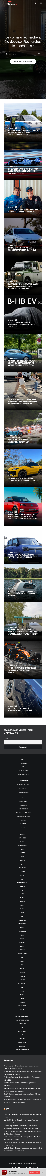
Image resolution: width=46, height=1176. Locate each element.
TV (7, 1109)
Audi (22, 849)
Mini (22, 957)
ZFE (22, 1027)
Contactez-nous (23, 770)
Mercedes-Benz (22, 953)
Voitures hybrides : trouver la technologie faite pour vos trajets (22, 479)
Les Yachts (24, 788)
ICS (23, 827)
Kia (22, 916)
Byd (22, 864)
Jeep (22, 912)
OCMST (24, 824)
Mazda (22, 946)
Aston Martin (22, 845)
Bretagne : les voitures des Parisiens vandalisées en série (20, 709)
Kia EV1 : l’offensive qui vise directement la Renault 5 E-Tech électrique (21, 324)
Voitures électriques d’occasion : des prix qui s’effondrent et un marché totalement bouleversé (22, 363)
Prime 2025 (22, 1038)
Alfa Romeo (22, 838)
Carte (23, 759)
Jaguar (22, 909)
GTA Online (23, 805)
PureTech (22, 1046)
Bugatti (22, 860)
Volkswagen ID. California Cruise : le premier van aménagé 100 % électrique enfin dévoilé (23, 132)
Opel (22, 965)
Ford (22, 894)
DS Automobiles (22, 883)
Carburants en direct (22, 1050)
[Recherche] (34, 3)
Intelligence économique (23, 813)
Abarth (22, 834)
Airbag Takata (22, 1042)
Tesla (22, 998)
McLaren (22, 950)
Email (6, 739)
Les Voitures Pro (24, 784)
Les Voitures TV (23, 781)
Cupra (22, 875)
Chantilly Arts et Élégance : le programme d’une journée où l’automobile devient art (20, 440)
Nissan (22, 961)
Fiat (22, 890)
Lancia (22, 927)
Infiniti (22, 905)
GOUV (22, 1035)
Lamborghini (22, 924)
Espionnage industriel (23, 816)
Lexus (22, 935)
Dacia (22, 879)
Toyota (22, 1002)
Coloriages (22, 1024)
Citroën (22, 871)
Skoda (22, 991)
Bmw (22, 856)
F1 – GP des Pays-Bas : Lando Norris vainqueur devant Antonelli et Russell (22, 670)
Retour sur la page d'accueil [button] (23, 61)
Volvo (22, 1009)
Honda (22, 898)
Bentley (22, 853)
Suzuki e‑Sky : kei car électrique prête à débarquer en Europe (21, 556)
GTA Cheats (23, 801)
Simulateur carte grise (22, 1016)
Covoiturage (22, 1031)
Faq (23, 767)
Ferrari (22, 886)
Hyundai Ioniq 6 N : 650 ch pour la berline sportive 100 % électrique (22, 249)
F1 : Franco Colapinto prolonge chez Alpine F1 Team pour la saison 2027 (23, 210)
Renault (22, 980)
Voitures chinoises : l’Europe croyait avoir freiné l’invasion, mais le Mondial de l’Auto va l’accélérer (22, 632)
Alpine (22, 842)
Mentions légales (23, 774)
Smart (22, 995)
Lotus (22, 939)
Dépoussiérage (23, 809)
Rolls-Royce (22, 983)
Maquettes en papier (22, 1020)
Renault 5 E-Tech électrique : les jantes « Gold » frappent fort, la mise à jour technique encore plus (22, 516)
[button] (41, 3)
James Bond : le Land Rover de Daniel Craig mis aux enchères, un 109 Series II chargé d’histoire (23, 286)
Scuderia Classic (23, 792)
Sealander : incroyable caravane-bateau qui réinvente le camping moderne (22, 593)
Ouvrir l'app (34, 1172)
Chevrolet (22, 868)
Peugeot (22, 972)
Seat (22, 987)
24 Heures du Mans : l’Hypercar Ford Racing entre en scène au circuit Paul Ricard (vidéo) (23, 171)
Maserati (22, 942)
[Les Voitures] (10, 3)
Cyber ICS (23, 820)
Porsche (22, 976)
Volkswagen (22, 1006)
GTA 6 (23, 798)
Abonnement (23, 763)
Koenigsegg (22, 920)
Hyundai (22, 901)
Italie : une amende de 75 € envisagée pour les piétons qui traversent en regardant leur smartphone (23, 401)
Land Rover (22, 931)
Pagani (22, 968)
